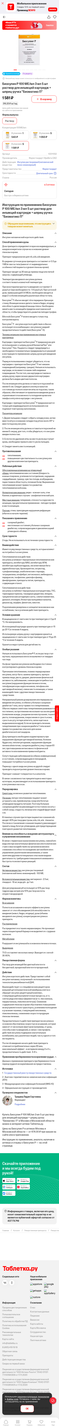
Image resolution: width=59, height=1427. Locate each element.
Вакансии (34, 1319)
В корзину (46, 99)
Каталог (17, 1425)
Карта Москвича (38, 1328)
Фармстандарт (49, 169)
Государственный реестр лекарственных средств (27, 1073)
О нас (32, 1307)
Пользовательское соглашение (11, 1316)
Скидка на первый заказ (13, 1363)
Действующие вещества (14, 1359)
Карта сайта (8, 1339)
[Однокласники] (11, 1282)
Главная (6, 1425)
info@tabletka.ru (10, 1343)
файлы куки (12, 1399)
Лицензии (34, 1315)
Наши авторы (36, 1336)
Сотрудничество (38, 1332)
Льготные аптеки (38, 1340)
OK (27, 1408)
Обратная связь (9, 1351)
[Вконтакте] (5, 1282)
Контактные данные (39, 1311)
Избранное (41, 1425)
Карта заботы (36, 1324)
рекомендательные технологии (33, 1396)
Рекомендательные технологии (11, 1333)
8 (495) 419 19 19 (10, 1347)
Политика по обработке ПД (15, 1321)
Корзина (29, 1425)
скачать (52, 9)
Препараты (7, 1355)
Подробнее (20, 1104)
